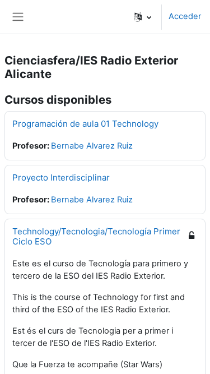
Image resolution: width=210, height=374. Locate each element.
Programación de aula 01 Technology (85, 123)
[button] (142, 17)
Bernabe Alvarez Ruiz (92, 146)
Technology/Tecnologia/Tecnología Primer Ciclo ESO (96, 236)
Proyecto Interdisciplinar (61, 177)
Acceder (185, 16)
